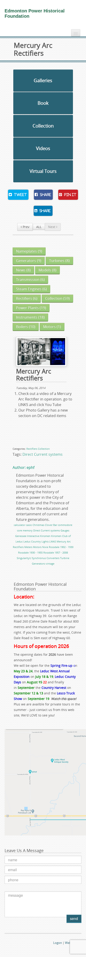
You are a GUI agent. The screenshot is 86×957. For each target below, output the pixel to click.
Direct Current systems (42, 454)
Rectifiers (31, 448)
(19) (31, 307)
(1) (52, 326)
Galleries (43, 80)
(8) (59, 260)
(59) (57, 298)
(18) (30, 317)
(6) (30, 279)
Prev (25, 227)
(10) (25, 326)
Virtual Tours (43, 171)
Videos (43, 148)
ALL (39, 227)
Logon (57, 943)
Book (43, 103)
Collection (43, 126)
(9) (29, 251)
